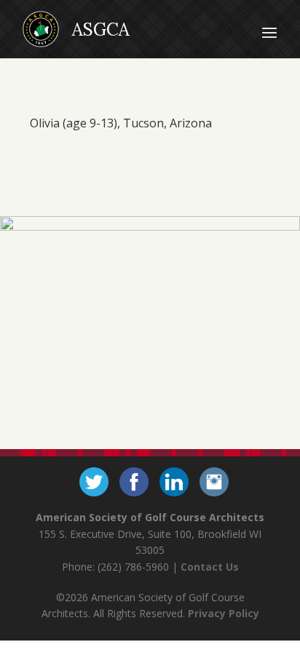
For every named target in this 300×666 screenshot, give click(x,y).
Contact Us (210, 567)
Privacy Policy (223, 613)
